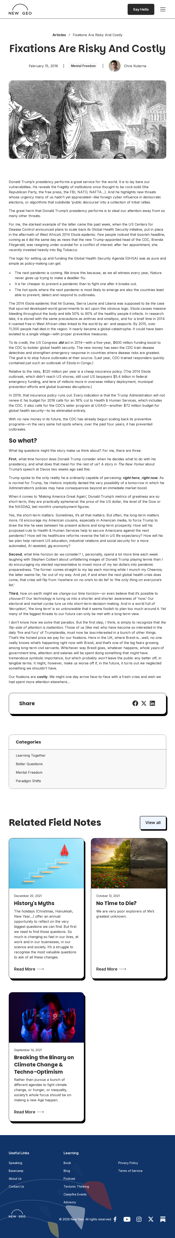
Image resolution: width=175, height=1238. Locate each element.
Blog (67, 1171)
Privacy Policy (128, 1163)
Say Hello (141, 9)
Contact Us (16, 1186)
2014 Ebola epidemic (78, 234)
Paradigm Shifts (28, 781)
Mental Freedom (29, 772)
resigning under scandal (53, 245)
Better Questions (29, 764)
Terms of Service (130, 1171)
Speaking (15, 1163)
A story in (122, 464)
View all (153, 822)
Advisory (70, 1202)
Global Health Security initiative (117, 229)
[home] (20, 9)
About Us (15, 1178)
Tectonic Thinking (76, 1186)
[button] (162, 9)
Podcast (69, 1178)
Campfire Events (75, 1194)
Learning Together (31, 755)
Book (67, 1163)
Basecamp (16, 1171)
